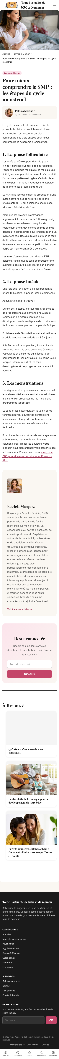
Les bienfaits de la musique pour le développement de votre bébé (28, 801)
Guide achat (8, 957)
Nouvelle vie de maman (14, 939)
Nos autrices (8, 990)
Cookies (45, 1045)
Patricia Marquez (25, 111)
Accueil (6, 53)
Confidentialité (33, 1045)
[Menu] (54, 5)
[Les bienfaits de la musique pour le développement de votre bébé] (31, 778)
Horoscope (7, 967)
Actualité (6, 934)
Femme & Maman (21, 53)
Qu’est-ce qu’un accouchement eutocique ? (26, 751)
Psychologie (8, 943)
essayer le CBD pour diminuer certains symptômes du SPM (27, 456)
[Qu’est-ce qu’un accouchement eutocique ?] (31, 728)
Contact (6, 986)
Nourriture (7, 962)
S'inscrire (29, 673)
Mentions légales (17, 1045)
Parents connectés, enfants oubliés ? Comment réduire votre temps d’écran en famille (30, 852)
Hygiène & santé (10, 948)
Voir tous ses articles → (19, 609)
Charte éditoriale (10, 995)
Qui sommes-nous (11, 981)
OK (51, 1020)
